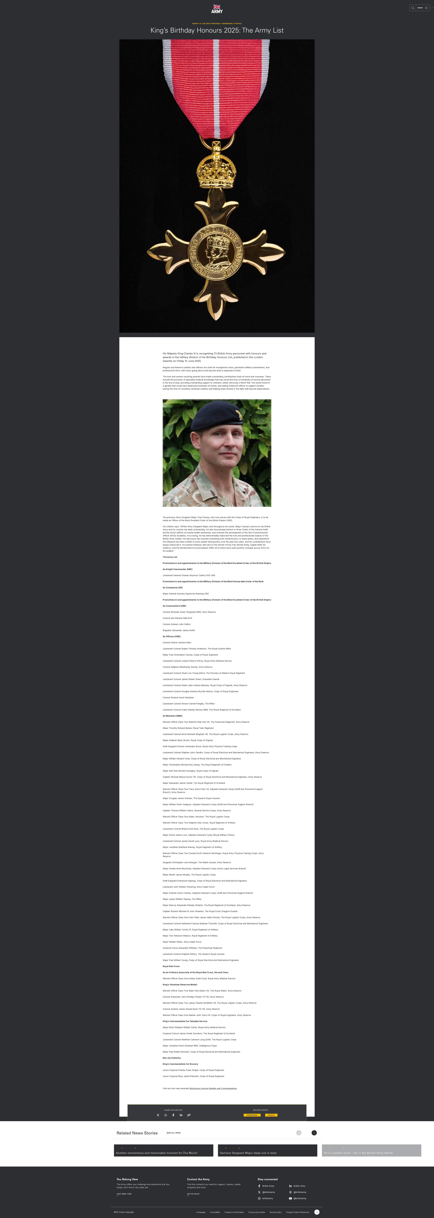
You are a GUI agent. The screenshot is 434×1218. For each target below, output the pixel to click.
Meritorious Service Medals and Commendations (213, 1088)
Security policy (276, 1212)
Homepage (200, 1212)
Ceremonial (252, 1115)
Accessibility (215, 1212)
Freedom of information (234, 1212)
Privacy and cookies (256, 1212)
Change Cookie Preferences (297, 1212)
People (271, 1115)
